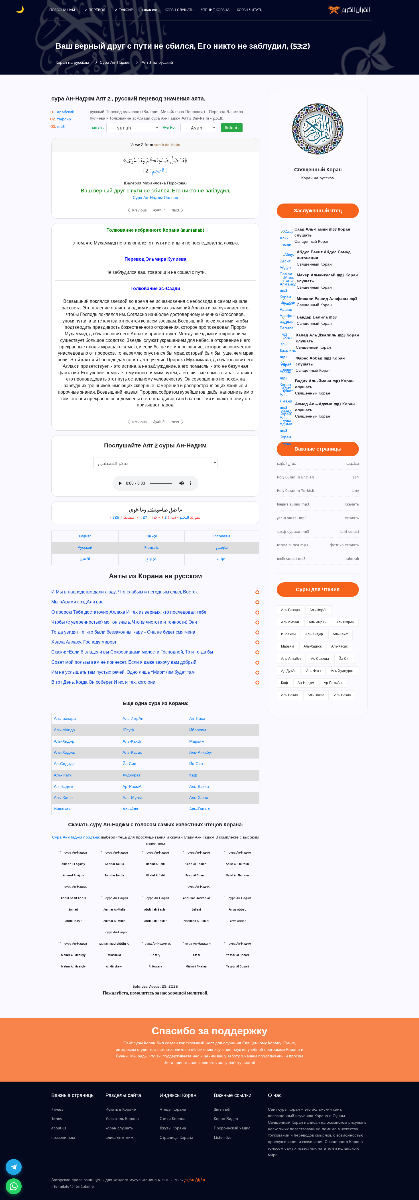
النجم (158, 170)
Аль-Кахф (132, 741)
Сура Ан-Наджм (115, 62)
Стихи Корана (173, 1119)
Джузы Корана (173, 1128)
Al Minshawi (114, 966)
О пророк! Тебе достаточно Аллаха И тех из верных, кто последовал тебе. (129, 612)
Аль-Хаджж (64, 752)
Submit (232, 127)
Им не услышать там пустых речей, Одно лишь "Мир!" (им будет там (123, 672)
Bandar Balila (114, 875)
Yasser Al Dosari (237, 966)
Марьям (196, 741)
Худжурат (131, 775)
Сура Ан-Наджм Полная (155, 198)
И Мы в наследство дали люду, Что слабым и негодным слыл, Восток (124, 592)
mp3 (61, 126)
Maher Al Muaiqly (73, 966)
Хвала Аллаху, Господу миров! (83, 642)
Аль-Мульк (133, 798)
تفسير (85, 559)
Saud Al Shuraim (237, 875)
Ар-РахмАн (133, 786)
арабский (65, 112)
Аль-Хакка (198, 798)
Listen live (222, 1137)
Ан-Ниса (197, 718)
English (85, 536)
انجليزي (151, 559)
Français (151, 547)
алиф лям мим (119, 1137)
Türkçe (151, 536)
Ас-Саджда (64, 764)
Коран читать (249, 10)
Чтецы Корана (173, 1109)
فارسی (222, 547)
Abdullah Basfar (155, 921)
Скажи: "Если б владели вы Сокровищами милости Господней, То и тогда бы (132, 652)
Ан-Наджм (63, 786)
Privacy (57, 1109)
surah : (97, 127)
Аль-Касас (132, 752)
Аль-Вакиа (199, 786)
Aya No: (169, 127)
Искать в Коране (120, 1109)
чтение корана (215, 10)
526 (116, 517)
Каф (193, 775)
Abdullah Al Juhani (196, 921)
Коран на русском (72, 62)
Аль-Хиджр (64, 741)
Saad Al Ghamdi (196, 875)
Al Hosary (155, 966)
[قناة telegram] (14, 1167)
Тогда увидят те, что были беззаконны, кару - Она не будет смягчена (123, 632)
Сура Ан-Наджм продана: (76, 837)
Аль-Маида (64, 730)
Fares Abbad (238, 921)
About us (58, 1128)
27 (144, 517)
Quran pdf (149, 10)
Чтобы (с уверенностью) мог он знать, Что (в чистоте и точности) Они (124, 622)
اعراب (222, 559)
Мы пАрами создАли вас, (77, 602)
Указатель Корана (122, 1119)
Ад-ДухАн (288, 671)
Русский (85, 547)
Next (175, 210)
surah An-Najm (167, 145)
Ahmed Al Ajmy (73, 875)
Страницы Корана (176, 1137)
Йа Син (129, 764)
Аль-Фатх (63, 775)
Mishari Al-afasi (196, 966)
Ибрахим (197, 730)
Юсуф (128, 730)
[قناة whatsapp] (14, 1186)
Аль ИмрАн (133, 718)
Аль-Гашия (199, 809)
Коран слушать (179, 10)
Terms (56, 1119)
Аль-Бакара (65, 718)
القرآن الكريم (194, 1180)
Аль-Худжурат (342, 671)
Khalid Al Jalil (155, 875)
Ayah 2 (159, 210)
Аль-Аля (130, 809)
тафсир (64, 119)
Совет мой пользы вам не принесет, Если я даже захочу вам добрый (123, 662)
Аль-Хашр (63, 798)
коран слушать (119, 1128)
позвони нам (62, 10)
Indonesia (221, 536)
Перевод (97, 10)
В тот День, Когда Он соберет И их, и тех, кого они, (103, 682)
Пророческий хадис (232, 1128)
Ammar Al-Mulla (114, 921)
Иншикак (62, 809)
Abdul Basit (73, 921)
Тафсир (126, 10)
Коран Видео (226, 1119)
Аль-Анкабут (201, 752)
